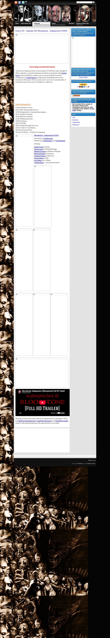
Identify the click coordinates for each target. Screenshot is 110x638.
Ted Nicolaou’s (31, 77)
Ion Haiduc (38, 160)
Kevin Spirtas (39, 158)
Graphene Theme (91, 463)
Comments (76, 122)
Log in (73, 117)
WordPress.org (75, 124)
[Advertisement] (42, 440)
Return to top (91, 460)
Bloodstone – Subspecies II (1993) (46, 135)
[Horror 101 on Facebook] (19, 2)
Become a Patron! (83, 77)
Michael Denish (39, 153)
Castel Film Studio (61, 421)
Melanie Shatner (40, 151)
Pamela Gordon (39, 156)
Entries (75, 119)
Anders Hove (38, 147)
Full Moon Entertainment (27, 421)
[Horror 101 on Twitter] (23, 2)
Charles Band (60, 141)
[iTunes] (26, 2)
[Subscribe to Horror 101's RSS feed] (16, 2)
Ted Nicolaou (48, 138)
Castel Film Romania (43, 421)
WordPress (80, 463)
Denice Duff (38, 149)
